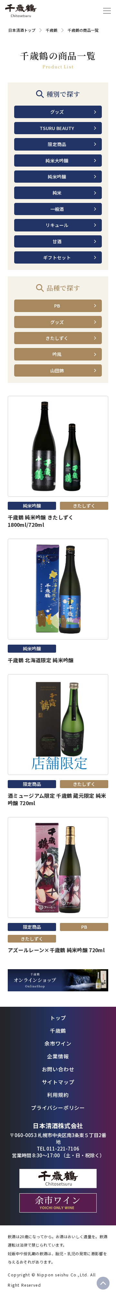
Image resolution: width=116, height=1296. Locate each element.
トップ (58, 1017)
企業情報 (58, 1056)
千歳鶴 (51, 30)
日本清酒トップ (21, 30)
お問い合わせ (58, 1069)
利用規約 (58, 1095)
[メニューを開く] (107, 10)
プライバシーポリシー (58, 1107)
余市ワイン (58, 1043)
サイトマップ (58, 1082)
